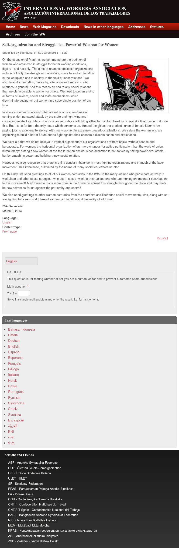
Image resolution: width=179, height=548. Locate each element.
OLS (11, 468)
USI (11, 473)
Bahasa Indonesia (21, 329)
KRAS (12, 530)
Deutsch (14, 340)
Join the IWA (35, 34)
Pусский (14, 397)
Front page (9, 231)
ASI (10, 536)
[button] (21, 261)
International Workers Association (75, 8)
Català (13, 334)
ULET (12, 478)
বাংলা (11, 437)
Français (14, 363)
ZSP (11, 541)
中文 (11, 442)
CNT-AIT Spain (18, 509)
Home (10, 26)
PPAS (12, 488)
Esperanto (16, 357)
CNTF (12, 504)
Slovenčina (16, 403)
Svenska (14, 414)
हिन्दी (11, 431)
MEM (11, 525)
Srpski (12, 408)
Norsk (12, 380)
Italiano (13, 374)
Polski (12, 386)
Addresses (136, 26)
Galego (13, 369)
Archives (13, 34)
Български (16, 420)
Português (16, 391)
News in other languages (104, 26)
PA (10, 494)
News (24, 26)
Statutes (157, 26)
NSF (11, 520)
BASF (12, 515)
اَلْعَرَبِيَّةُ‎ (12, 425)
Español (162, 238)
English (7, 222)
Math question (17, 286)
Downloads (70, 26)
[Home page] (11, 19)
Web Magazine (44, 26)
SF (10, 483)
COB (11, 499)
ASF (11, 462)
